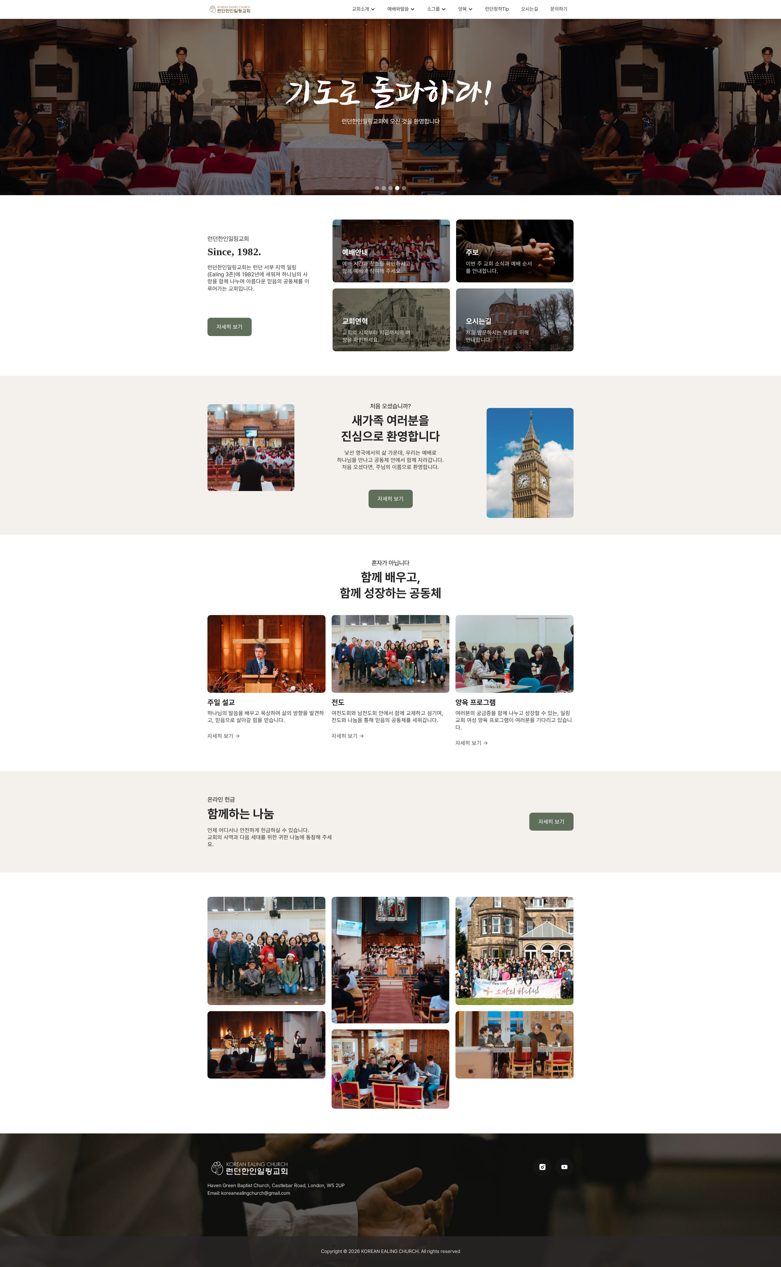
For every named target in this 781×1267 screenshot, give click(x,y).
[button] (363, 9)
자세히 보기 (230, 327)
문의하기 (558, 9)
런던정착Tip (497, 9)
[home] (230, 9)
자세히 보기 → (223, 736)
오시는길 (529, 9)
